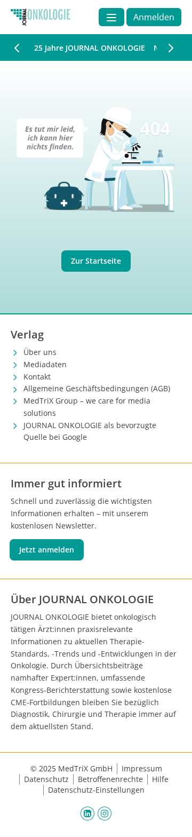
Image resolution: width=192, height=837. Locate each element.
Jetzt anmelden (46, 549)
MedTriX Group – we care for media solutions (86, 407)
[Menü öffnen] (111, 17)
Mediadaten (45, 364)
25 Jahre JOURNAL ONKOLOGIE (89, 48)
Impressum (142, 768)
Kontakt (37, 377)
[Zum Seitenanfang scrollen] (173, 818)
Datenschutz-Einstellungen (96, 790)
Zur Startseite (96, 261)
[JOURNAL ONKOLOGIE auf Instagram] (104, 813)
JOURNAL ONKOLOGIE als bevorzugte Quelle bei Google (89, 431)
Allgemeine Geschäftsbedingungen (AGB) (96, 388)
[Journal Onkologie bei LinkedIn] (87, 813)
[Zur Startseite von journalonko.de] (40, 17)
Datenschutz (46, 779)
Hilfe (160, 779)
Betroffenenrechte (110, 779)
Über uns (40, 352)
